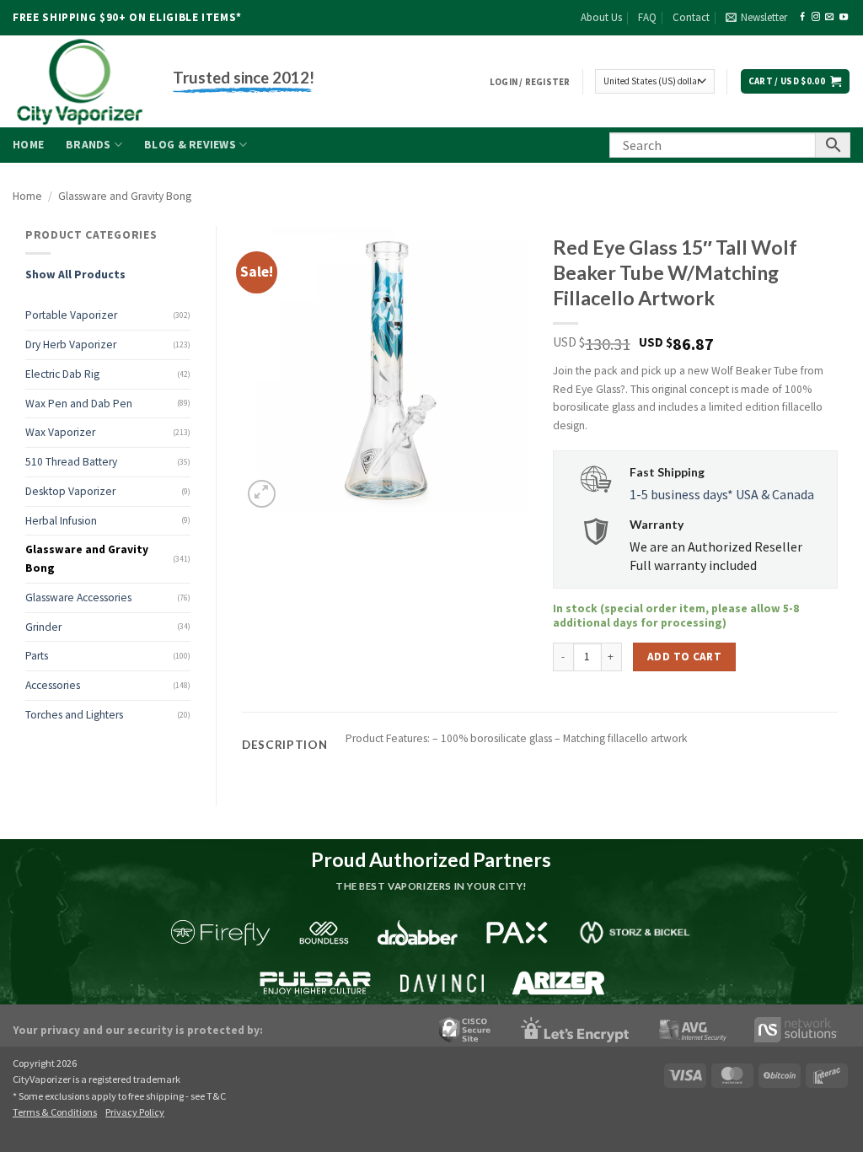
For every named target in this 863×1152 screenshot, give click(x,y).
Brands (88, 144)
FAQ (647, 17)
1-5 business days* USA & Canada (722, 494)
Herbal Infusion (61, 521)
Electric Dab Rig (62, 374)
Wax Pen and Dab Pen (78, 403)
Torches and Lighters (74, 715)
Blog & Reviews (190, 144)
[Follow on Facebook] (802, 17)
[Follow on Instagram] (816, 17)
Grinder (43, 627)
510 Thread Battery (71, 462)
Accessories (52, 685)
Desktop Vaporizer (70, 491)
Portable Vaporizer (71, 315)
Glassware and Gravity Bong (124, 196)
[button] (756, 18)
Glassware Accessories (78, 597)
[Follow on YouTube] (843, 17)
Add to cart (684, 656)
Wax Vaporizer (60, 432)
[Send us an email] (829, 17)
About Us (601, 17)
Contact (691, 17)
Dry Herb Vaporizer (70, 344)
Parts (36, 656)
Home (28, 144)
